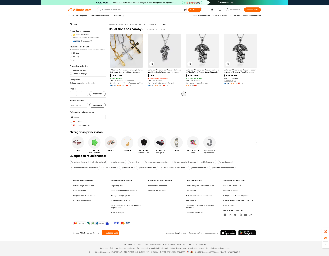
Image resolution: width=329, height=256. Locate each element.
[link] (325, 231)
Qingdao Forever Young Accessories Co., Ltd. (126, 83)
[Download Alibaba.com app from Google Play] (247, 232)
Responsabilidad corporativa (84, 195)
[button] (185, 9)
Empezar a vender (230, 191)
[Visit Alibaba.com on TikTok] (250, 214)
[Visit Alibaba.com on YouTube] (245, 214)
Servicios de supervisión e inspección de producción (126, 206)
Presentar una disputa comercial (199, 195)
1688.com (138, 244)
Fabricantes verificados (157, 186)
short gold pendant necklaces (158, 162)
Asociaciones (228, 205)
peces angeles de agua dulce (174, 168)
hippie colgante (208, 162)
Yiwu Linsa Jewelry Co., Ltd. (197, 83)
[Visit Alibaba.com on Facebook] (224, 214)
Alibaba (112, 24)
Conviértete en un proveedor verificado (239, 200)
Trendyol (191, 244)
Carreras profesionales (82, 200)
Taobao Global (175, 244)
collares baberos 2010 (148, 168)
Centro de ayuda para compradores (200, 186)
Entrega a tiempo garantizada (122, 195)
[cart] (220, 10)
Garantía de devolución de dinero (124, 191)
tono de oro (136, 162)
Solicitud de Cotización (157, 191)
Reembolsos (191, 200)
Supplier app (180, 233)
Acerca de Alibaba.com (83, 180)
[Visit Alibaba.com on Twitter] (235, 214)
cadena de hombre (199, 168)
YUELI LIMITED (230, 81)
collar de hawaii (100, 162)
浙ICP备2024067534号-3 (230, 252)
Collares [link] (163, 24)
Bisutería (152, 24)
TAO (184, 244)
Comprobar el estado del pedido (236, 195)
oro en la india (111, 168)
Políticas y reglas (117, 212)
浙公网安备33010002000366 (206, 252)
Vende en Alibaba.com (232, 186)
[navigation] (88, 75)
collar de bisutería (80, 162)
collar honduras (119, 162)
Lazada (164, 244)
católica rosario (227, 162)
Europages (202, 244)
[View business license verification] (187, 252)
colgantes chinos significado (223, 168)
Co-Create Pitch (79, 191)
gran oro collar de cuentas (186, 162)
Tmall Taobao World (152, 244)
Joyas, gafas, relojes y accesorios (131, 24)
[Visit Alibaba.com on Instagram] (240, 214)
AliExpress (128, 244)
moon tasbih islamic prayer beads (86, 168)
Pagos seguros (117, 186)
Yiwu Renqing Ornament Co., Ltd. (161, 83)
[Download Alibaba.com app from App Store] (228, 232)
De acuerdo (97, 94)
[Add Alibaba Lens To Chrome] (110, 232)
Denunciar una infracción (196, 212)
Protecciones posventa (120, 200)
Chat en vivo (191, 191)
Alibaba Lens (85, 233)
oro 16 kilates (128, 168)
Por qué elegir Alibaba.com (83, 186)
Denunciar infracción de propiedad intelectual (200, 206)
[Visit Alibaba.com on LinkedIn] (230, 214)
